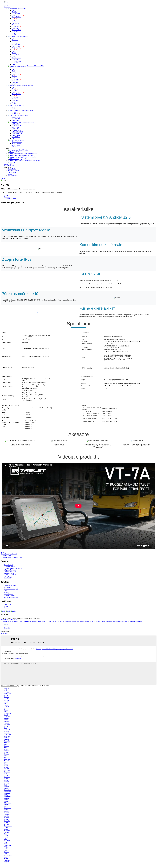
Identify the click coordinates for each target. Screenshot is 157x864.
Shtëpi (6, 195)
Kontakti (7, 628)
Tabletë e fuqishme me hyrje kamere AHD (35, 621)
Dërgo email (4, 633)
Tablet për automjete (10, 198)
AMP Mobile (13, 620)
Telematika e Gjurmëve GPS (9, 554)
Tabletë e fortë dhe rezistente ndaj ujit (11, 557)
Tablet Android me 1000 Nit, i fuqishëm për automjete (63, 621)
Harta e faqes (4, 620)
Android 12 (4, 552)
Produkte (7, 197)
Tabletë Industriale (6, 555)
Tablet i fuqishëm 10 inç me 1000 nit (89, 621)
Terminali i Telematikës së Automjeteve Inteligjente (127, 621)
